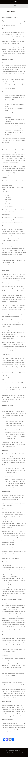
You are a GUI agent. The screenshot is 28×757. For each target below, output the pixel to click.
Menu (15, 1)
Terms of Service (7, 752)
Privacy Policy (22, 752)
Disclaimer (14, 752)
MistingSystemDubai (15, 750)
